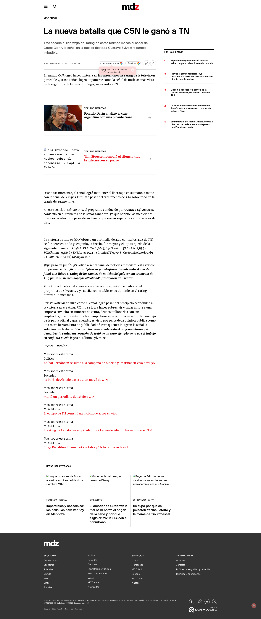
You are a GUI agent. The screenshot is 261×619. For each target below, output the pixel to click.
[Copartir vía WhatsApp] (146, 63)
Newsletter (93, 587)
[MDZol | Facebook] (191, 601)
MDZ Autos (93, 582)
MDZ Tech (137, 578)
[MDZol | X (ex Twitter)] (214, 601)
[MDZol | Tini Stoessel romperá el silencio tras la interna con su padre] (150, 159)
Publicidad (181, 560)
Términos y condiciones (188, 574)
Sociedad (92, 560)
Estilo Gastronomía (97, 573)
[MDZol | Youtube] (207, 601)
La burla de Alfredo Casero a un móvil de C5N (76, 380)
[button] (46, 6)
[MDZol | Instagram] (199, 601)
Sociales (48, 587)
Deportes (92, 564)
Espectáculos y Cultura (99, 569)
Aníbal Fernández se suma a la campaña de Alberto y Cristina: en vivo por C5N (99, 363)
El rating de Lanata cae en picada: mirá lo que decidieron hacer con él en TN (98, 430)
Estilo (46, 578)
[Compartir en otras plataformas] (153, 63)
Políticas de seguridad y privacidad (193, 569)
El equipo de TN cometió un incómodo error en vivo (80, 413)
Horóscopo (137, 565)
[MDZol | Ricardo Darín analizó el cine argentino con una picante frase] (150, 118)
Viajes (91, 578)
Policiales (48, 569)
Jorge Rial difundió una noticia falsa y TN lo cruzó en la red (86, 447)
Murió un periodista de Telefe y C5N (69, 396)
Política (91, 555)
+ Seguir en (131, 63)
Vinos (47, 583)
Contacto (180, 565)
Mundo (47, 574)
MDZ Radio (137, 569)
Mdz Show (50, 18)
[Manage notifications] (253, 605)
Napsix (135, 583)
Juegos (136, 574)
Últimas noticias (52, 560)
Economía (49, 565)
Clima (135, 560)
